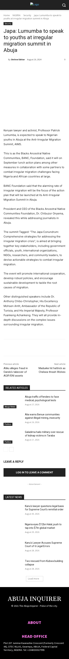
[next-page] (11, 449)
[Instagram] (28, 613)
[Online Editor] (6, 59)
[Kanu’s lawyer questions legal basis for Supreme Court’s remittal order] (13, 511)
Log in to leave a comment (34, 472)
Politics (8, 424)
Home (7, 15)
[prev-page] (6, 449)
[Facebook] (18, 68)
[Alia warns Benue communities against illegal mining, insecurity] (13, 419)
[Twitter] (26, 68)
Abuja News (10, 406)
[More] (51, 68)
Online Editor (18, 59)
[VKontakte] (41, 613)
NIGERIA (17, 15)
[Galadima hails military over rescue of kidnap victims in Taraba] (13, 437)
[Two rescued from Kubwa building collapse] (13, 566)
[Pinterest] (34, 68)
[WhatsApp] (42, 68)
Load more (33, 578)
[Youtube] (47, 613)
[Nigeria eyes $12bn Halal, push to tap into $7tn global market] (13, 529)
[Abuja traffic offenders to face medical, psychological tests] (13, 401)
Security (27, 15)
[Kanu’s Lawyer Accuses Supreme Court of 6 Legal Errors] (13, 547)
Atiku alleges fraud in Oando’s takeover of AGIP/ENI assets (16, 372)
